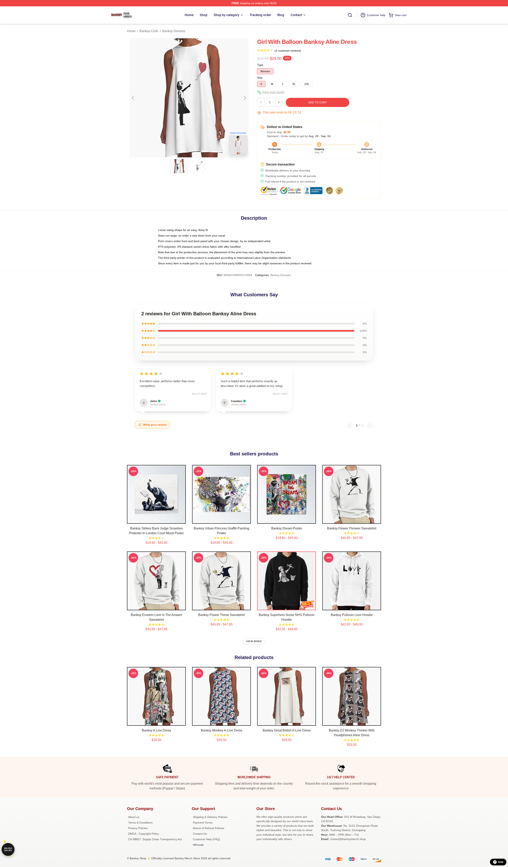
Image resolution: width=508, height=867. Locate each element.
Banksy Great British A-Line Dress (287, 730)
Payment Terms (203, 822)
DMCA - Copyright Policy (143, 833)
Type (260, 64)
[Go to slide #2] (199, 166)
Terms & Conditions (140, 822)
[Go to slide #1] (178, 166)
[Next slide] (245, 98)
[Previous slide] (133, 98)
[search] (350, 15)
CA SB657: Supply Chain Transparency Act (155, 839)
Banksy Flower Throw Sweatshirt (221, 615)
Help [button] (500, 862)
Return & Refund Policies (208, 828)
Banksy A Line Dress (156, 730)
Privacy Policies (138, 828)
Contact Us (200, 833)
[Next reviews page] (369, 425)
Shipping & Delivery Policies (210, 817)
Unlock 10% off (8, 849)
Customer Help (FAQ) (206, 839)
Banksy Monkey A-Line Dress (221, 730)
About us (133, 817)
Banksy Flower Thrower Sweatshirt (351, 528)
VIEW (156, 519)
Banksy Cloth (149, 31)
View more (254, 641)
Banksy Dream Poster (286, 528)
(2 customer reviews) (288, 50)
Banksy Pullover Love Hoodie (352, 615)
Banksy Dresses (173, 31)
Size (260, 77)
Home (131, 31)
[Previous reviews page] (350, 425)
